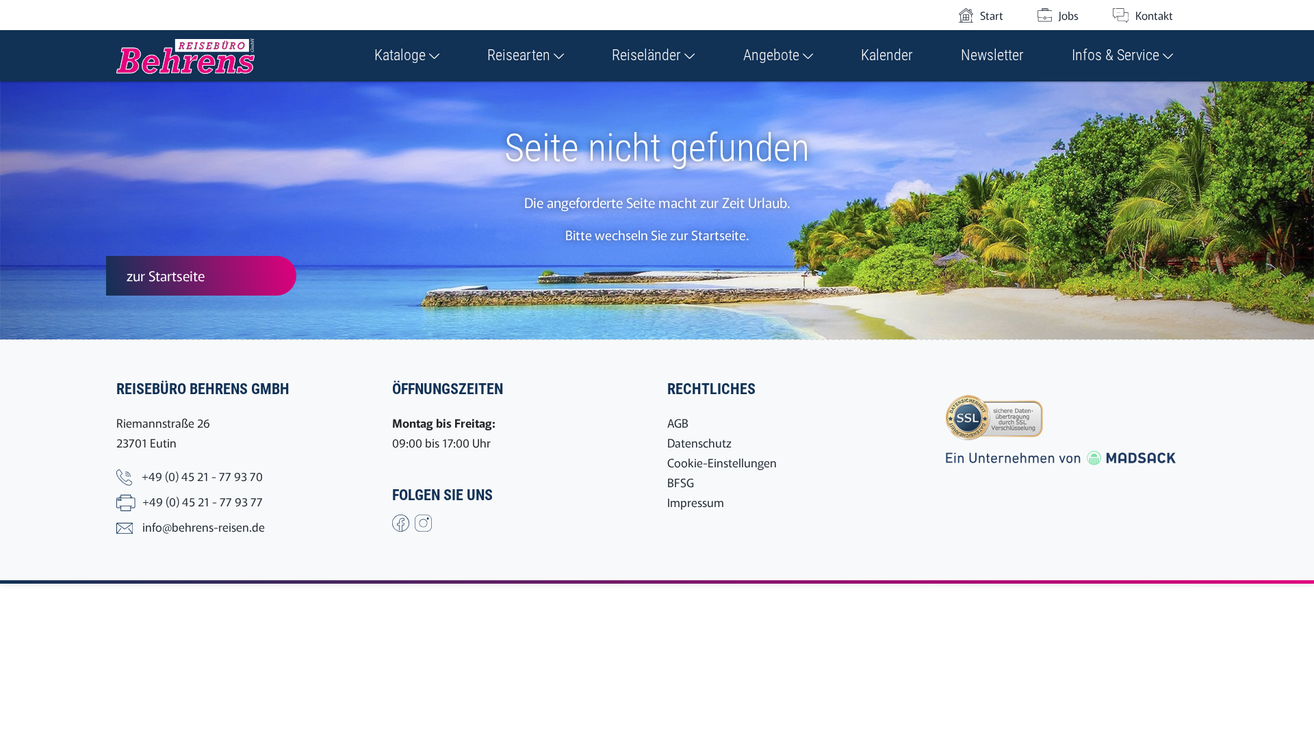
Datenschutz (699, 442)
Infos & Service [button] (1117, 55)
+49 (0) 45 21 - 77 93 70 (202, 475)
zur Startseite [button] (166, 275)
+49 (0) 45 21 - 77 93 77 (202, 501)
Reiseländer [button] (648, 55)
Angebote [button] (773, 55)
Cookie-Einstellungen (722, 462)
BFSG (680, 482)
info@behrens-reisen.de (203, 526)
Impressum (695, 501)
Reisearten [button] (520, 55)
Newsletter (992, 55)
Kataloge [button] (401, 55)
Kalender (887, 55)
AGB (677, 422)
